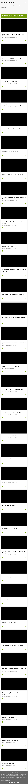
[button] (25, 40)
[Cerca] (23, 2)
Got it (18, 782)
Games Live (7, 2)
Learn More (11, 782)
